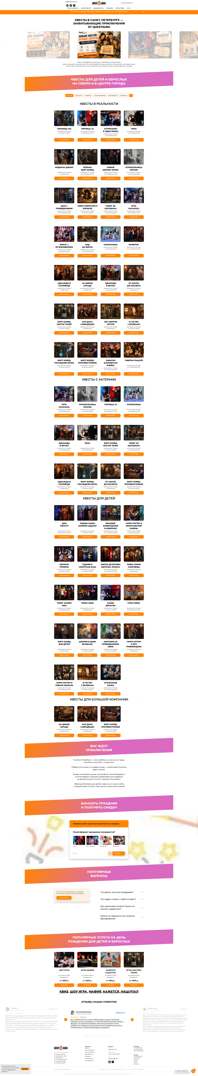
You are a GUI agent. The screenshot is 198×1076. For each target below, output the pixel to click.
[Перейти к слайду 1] (85, 1035)
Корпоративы (120, 8)
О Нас (128, 8)
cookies (9, 1069)
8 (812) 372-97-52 (71, 2)
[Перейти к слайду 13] (102, 1035)
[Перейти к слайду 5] (91, 1035)
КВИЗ (64, 992)
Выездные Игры (98, 8)
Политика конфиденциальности (118, 1069)
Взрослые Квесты (73, 8)
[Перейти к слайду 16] (106, 1035)
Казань (135, 1062)
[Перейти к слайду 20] (112, 1035)
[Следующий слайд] (194, 45)
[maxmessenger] (71, 6)
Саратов (136, 1059)
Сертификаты (89, 1060)
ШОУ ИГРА (78, 992)
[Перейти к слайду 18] (109, 1035)
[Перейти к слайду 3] (88, 1035)
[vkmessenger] (67, 6)
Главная (87, 1048)
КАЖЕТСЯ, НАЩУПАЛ (120, 992)
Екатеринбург (137, 1057)
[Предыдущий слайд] (3, 45)
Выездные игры (89, 1054)
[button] (127, 3)
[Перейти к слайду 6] (92, 1035)
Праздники (109, 8)
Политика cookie (103, 1069)
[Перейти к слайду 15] (105, 1035)
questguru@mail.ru (113, 1058)
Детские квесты (89, 1052)
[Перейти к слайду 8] (95, 1035)
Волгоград (136, 1064)
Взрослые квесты (90, 1050)
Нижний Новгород (138, 1056)
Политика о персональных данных (136, 1069)
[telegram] (74, 6)
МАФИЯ (95, 992)
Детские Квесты (86, 8)
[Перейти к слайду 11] (99, 1035)
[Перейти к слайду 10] (98, 1035)
